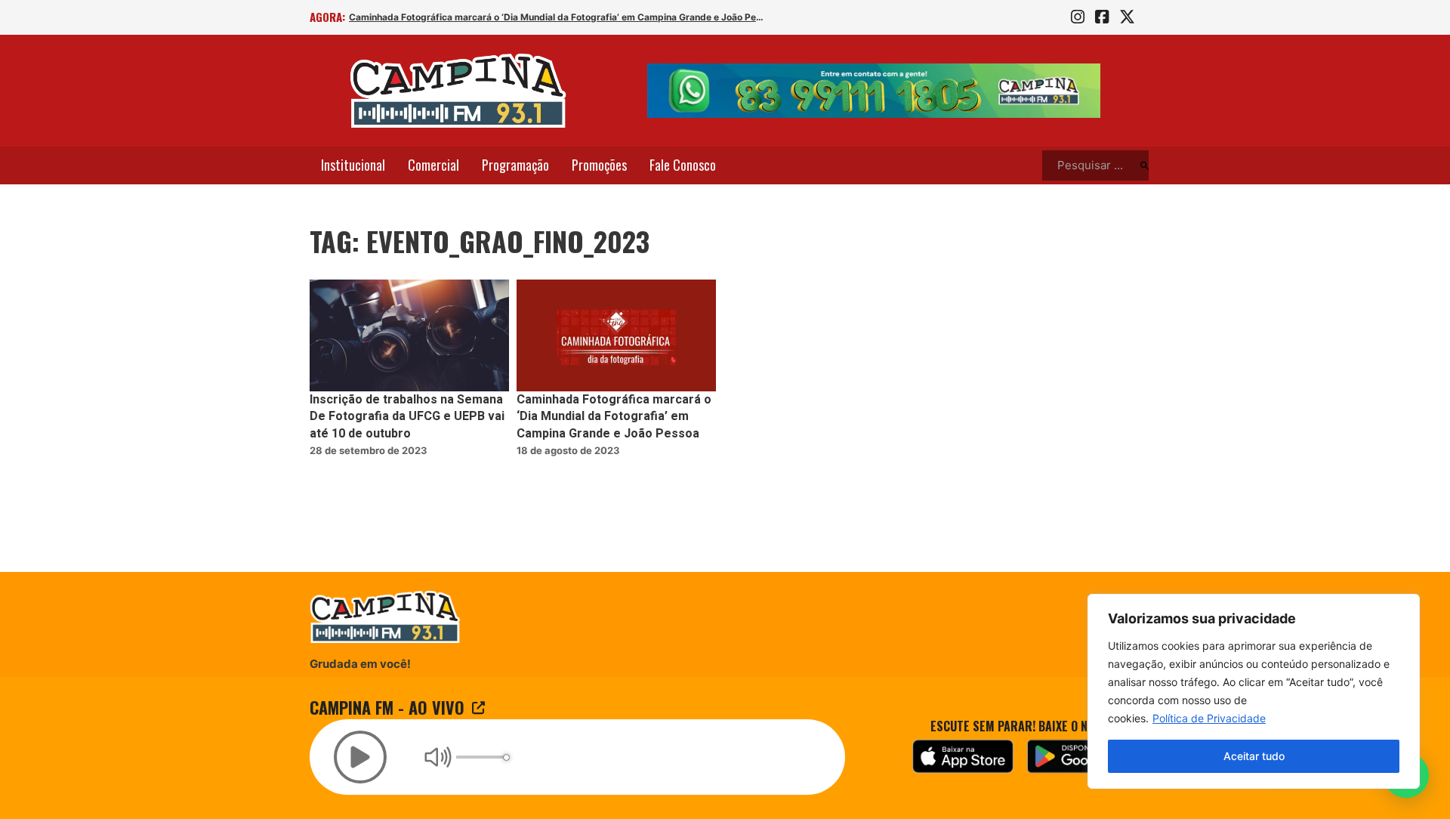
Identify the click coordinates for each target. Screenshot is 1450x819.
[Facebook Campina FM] (1102, 17)
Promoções (599, 165)
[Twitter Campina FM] (1127, 17)
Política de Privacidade (1209, 718)
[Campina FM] (458, 91)
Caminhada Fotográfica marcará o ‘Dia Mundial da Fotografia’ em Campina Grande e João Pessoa (556, 17)
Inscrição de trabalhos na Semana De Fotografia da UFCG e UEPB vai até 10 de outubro (407, 417)
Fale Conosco (682, 165)
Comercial (433, 165)
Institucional (353, 165)
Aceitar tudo (1254, 755)
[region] (1254, 691)
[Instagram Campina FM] (1078, 17)
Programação (515, 165)
